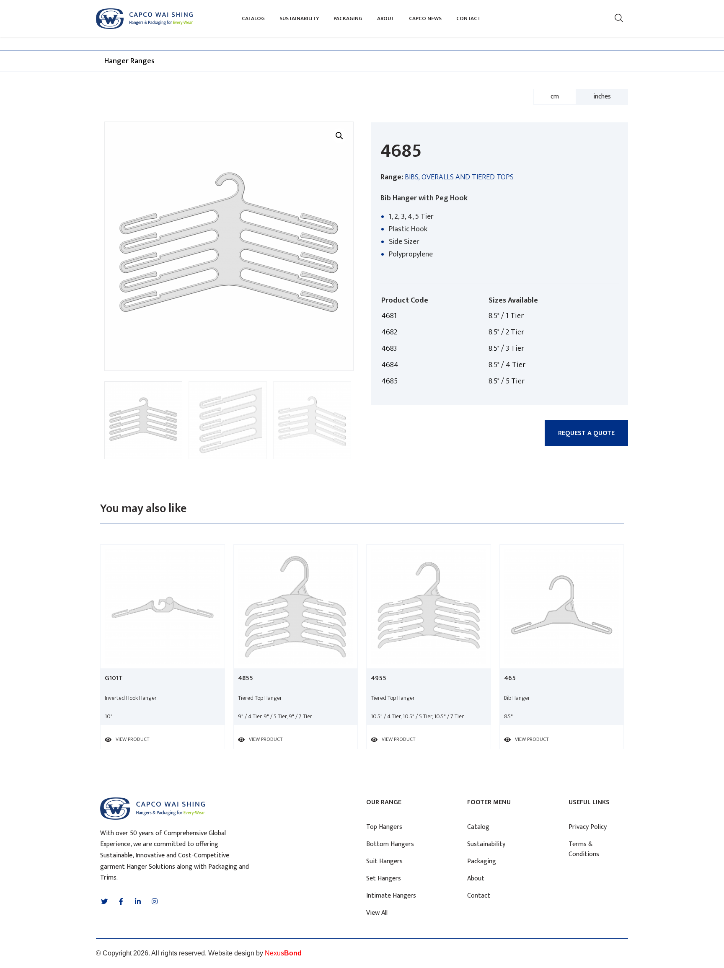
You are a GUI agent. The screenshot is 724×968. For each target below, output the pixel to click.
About (385, 18)
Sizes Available (513, 300)
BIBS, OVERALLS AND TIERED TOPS (459, 177)
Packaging (348, 18)
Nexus (283, 953)
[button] (586, 433)
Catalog (253, 18)
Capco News (425, 18)
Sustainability (299, 18)
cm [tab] (555, 96)
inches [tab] (602, 96)
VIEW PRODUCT (132, 739)
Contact (468, 18)
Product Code (404, 300)
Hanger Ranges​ (129, 61)
